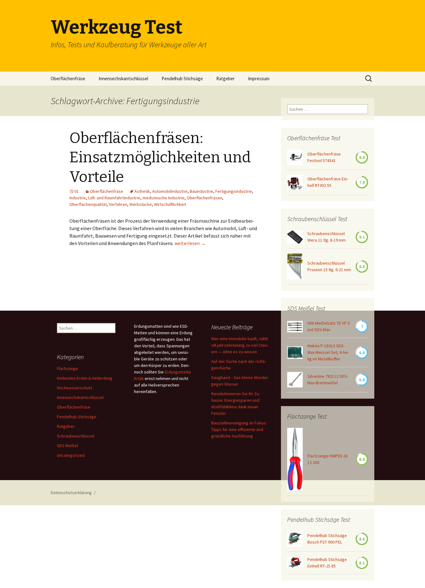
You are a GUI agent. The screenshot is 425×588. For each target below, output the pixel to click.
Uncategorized (71, 455)
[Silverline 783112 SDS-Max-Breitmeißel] (295, 379)
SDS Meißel (67, 445)
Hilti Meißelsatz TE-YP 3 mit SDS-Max (328, 326)
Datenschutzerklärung (71, 492)
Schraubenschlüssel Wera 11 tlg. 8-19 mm (326, 237)
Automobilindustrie (170, 191)
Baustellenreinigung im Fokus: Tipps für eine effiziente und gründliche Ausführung (239, 429)
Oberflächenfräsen (204, 198)
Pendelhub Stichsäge (182, 78)
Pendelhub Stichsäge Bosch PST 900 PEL (327, 539)
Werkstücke (140, 204)
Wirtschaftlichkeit (170, 204)
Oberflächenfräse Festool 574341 (324, 157)
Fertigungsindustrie (233, 191)
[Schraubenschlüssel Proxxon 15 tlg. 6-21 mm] (295, 266)
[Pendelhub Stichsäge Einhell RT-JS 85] (295, 562)
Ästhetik (142, 191)
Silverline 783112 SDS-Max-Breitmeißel (327, 379)
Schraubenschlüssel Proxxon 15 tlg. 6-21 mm (329, 266)
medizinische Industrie (163, 198)
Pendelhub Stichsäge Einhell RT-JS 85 (327, 563)
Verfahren (118, 204)
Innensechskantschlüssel (123, 78)
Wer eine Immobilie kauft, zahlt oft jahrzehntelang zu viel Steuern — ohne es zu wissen (240, 345)
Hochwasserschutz (74, 388)
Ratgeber (225, 78)
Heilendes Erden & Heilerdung (84, 378)
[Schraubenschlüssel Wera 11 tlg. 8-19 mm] (295, 237)
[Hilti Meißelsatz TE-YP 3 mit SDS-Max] (295, 327)
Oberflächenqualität (88, 204)
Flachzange (67, 368)
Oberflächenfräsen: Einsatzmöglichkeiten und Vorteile (160, 157)
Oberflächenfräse (68, 78)
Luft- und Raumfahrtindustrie (114, 198)
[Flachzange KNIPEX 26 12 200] (295, 459)
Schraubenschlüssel (75, 436)
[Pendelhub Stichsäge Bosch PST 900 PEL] (295, 539)
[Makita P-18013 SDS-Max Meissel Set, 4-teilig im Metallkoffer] (295, 352)
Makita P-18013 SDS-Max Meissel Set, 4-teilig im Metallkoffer (328, 352)
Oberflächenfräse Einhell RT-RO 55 (327, 182)
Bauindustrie (201, 191)
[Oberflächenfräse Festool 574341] (295, 157)
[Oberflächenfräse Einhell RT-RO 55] (295, 182)
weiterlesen (190, 243)
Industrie (77, 198)
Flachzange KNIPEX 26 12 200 (327, 459)
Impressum (258, 78)
